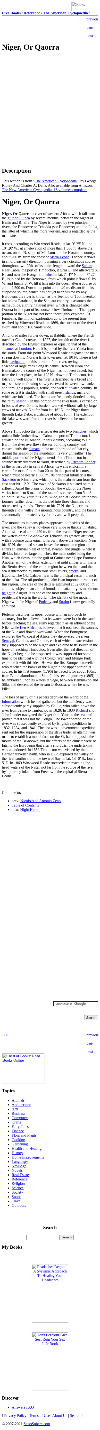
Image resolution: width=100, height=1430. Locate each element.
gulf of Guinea (19, 218)
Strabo (64, 602)
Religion (18, 1183)
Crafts (16, 1122)
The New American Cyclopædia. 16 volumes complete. (44, 190)
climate (34, 449)
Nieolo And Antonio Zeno (40, 801)
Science (18, 1188)
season (21, 401)
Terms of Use (39, 1415)
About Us (59, 1415)
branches (79, 431)
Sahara (87, 266)
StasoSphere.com (37, 1424)
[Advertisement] (50, 91)
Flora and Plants (24, 1135)
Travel (16, 1201)
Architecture (21, 1105)
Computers (20, 1118)
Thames (8, 348)
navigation (17, 362)
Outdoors (19, 1205)
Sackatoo (9, 479)
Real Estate (20, 1175)
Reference (19, 1179)
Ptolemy (45, 602)
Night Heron (30, 810)
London (25, 348)
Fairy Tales (20, 1126)
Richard (82, 710)
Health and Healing (27, 1148)
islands (70, 392)
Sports (16, 1197)
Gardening (20, 1144)
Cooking (18, 1140)
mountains (44, 274)
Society (17, 1192)
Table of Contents (25, 805)
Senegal (8, 641)
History (17, 1153)
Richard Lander (83, 462)
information (11, 701)
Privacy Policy (15, 1415)
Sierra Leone (59, 257)
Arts (15, 1109)
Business (18, 1113)
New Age (19, 1166)
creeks (73, 571)
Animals (18, 1100)
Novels (17, 1170)
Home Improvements (28, 1157)
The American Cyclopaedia (56, 181)
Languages (20, 1162)
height (6, 593)
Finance (18, 1131)
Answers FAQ (23, 1407)
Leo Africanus (31, 627)
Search (75, 1415)
